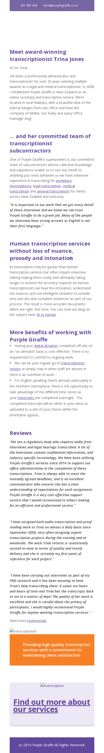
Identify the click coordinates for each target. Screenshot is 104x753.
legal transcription (47, 186)
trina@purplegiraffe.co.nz (60, 5)
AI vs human (46, 314)
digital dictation (46, 345)
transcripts (26, 397)
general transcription (53, 191)
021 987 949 (28, 5)
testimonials (36, 620)
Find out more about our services (51, 705)
